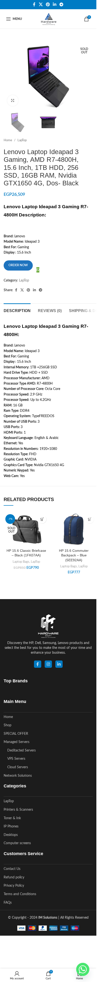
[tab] (17, 310)
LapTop (22, 140)
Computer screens (17, 843)
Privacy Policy (14, 885)
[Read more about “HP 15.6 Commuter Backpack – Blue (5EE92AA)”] (89, 519)
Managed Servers (16, 742)
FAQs (8, 902)
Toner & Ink (12, 818)
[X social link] (40, 4)
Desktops (11, 835)
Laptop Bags (21, 561)
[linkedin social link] (59, 664)
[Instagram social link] (48, 664)
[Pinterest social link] (47, 4)
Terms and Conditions (20, 894)
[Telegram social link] (61, 4)
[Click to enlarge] (12, 100)
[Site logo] (48, 19)
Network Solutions (18, 775)
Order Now (18, 265)
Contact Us (12, 869)
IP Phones (11, 826)
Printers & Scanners (18, 809)
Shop (7, 725)
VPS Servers (16, 758)
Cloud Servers (17, 767)
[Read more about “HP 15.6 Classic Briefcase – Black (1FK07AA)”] (42, 519)
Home (8, 140)
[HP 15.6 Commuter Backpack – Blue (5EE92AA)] (73, 529)
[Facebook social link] (34, 4)
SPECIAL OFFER (16, 733)
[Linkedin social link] (54, 4)
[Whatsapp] (82, 969)
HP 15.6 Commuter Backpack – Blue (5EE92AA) (74, 555)
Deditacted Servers (21, 750)
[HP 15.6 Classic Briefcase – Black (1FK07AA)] (26, 529)
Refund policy (14, 877)
